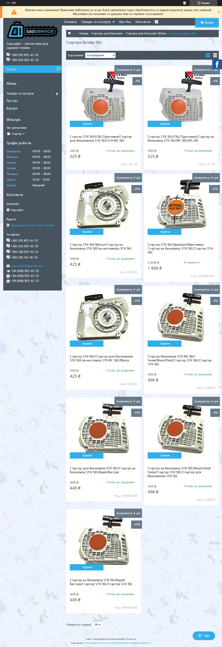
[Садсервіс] (33, 30)
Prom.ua (131, 639)
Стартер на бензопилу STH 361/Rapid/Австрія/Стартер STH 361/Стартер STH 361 (101, 582)
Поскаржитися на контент (100, 642)
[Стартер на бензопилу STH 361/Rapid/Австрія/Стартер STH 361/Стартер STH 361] (103, 540)
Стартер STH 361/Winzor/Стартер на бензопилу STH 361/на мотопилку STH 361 (101, 246)
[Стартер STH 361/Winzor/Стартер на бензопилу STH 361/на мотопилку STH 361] (103, 205)
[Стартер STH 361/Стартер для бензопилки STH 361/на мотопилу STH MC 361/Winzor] (103, 317)
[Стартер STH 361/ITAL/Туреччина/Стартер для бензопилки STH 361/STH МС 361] (103, 97)
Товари (83, 33)
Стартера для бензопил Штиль (146, 33)
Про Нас (125, 22)
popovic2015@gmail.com (27, 266)
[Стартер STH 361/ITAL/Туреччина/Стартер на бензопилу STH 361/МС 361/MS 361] (181, 97)
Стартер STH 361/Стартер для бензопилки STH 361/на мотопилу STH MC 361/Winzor (101, 358)
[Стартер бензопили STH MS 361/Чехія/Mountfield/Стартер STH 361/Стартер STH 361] (181, 317)
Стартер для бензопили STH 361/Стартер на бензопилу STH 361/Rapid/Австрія (102, 470)
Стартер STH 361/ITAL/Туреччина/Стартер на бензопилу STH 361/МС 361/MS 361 (181, 139)
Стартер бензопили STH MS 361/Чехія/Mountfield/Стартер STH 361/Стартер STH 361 (180, 360)
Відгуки (12, 108)
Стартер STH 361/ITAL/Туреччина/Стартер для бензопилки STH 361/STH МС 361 (101, 139)
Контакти (142, 22)
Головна (70, 22)
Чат (207, 635)
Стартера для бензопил (106, 33)
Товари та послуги (95, 22)
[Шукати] (58, 69)
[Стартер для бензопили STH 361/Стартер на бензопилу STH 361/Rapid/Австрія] (103, 428)
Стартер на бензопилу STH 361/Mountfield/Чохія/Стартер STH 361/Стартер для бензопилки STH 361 (179, 472)
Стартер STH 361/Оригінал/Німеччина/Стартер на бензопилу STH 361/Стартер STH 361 (180, 248)
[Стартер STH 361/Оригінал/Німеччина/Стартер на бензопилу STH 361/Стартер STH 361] (181, 205)
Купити (87, 124)
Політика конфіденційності (134, 642)
